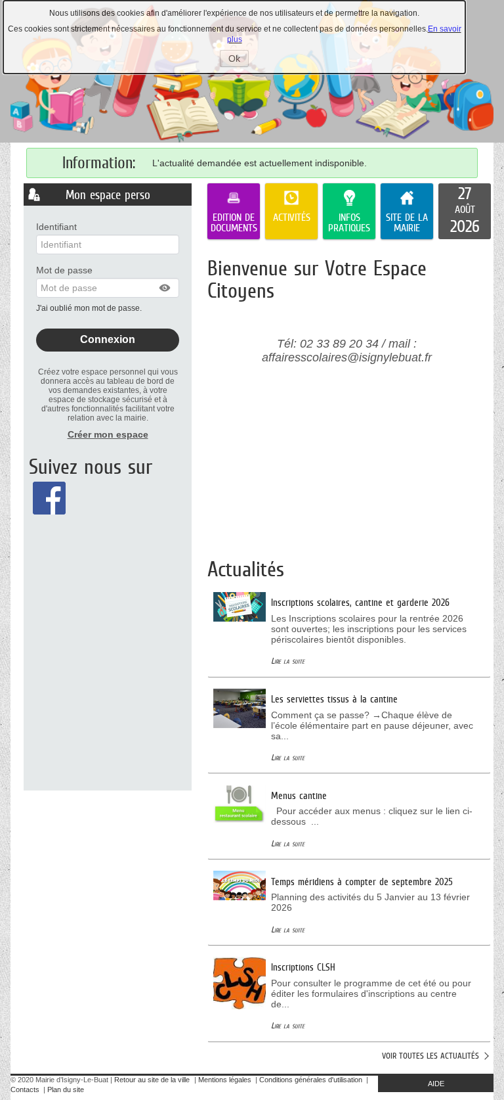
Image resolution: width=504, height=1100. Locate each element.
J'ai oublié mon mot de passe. (90, 308)
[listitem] (464, 211)
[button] (165, 288)
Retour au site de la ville (152, 1080)
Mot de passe (64, 270)
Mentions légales (224, 1080)
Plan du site (65, 1089)
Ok (238, 60)
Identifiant (56, 226)
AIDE (436, 1084)
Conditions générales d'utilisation (310, 1080)
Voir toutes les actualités (430, 1056)
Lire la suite (287, 661)
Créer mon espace (108, 434)
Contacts (24, 1089)
